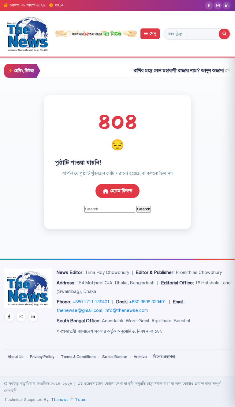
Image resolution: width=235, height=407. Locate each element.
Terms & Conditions (78, 356)
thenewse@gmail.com (79, 310)
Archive (140, 356)
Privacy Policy (42, 356)
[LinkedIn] (227, 5)
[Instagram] (218, 5)
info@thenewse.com (126, 310)
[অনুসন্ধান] (224, 33)
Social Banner (114, 356)
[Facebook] (209, 5)
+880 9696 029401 (147, 302)
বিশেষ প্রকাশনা (164, 356)
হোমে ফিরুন (121, 191)
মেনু (152, 34)
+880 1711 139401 (91, 302)
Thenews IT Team (68, 399)
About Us (15, 356)
